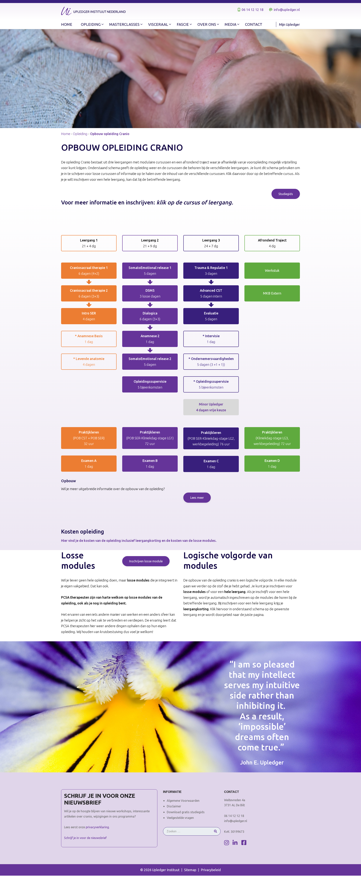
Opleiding (80, 134)
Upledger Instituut (166, 870)
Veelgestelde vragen (180, 817)
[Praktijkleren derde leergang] (211, 438)
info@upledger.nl (287, 9)
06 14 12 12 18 (252, 9)
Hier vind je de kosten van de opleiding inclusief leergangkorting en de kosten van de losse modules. (139, 540)
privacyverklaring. (97, 827)
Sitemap (190, 870)
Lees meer (197, 497)
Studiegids (285, 194)
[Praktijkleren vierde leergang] (272, 438)
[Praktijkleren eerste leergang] (88, 438)
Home (65, 134)
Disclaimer (174, 806)
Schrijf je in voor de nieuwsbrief (85, 838)
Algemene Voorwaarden (183, 800)
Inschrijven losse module (146, 561)
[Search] (215, 831)
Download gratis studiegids (186, 812)
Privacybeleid (211, 870)
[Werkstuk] (272, 270)
